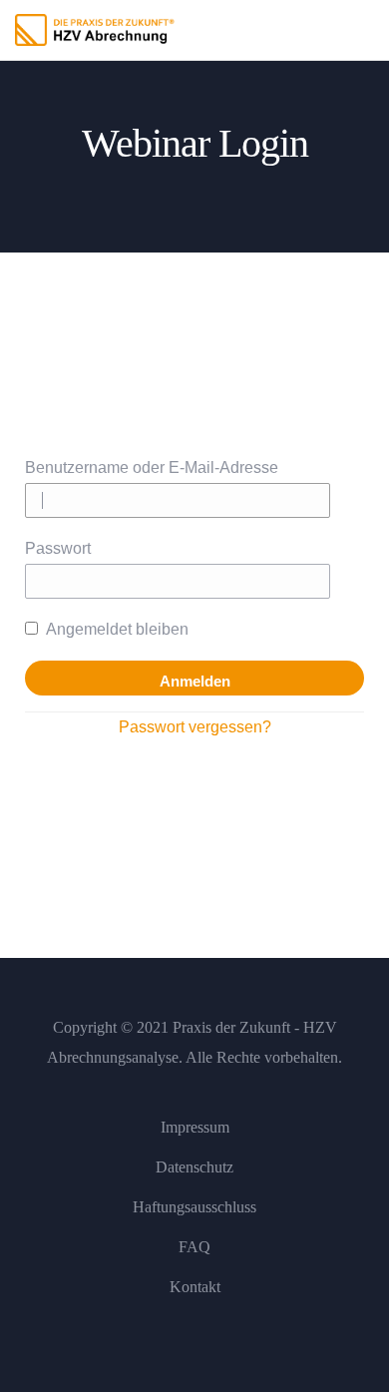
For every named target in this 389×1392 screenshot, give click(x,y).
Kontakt (195, 1286)
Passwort (58, 548)
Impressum (195, 1127)
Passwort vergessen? (195, 726)
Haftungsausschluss (194, 1206)
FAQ (194, 1246)
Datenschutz (194, 1167)
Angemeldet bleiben (116, 629)
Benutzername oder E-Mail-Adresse (151, 467)
